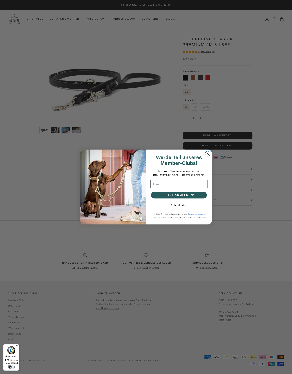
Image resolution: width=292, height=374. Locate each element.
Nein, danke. (179, 205)
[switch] (11, 367)
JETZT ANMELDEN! (179, 195)
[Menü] (17, 346)
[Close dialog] (207, 153)
